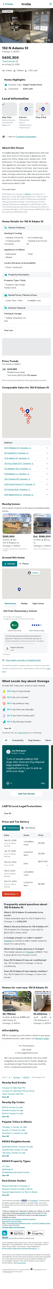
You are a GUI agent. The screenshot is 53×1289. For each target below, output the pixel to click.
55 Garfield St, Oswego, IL (16, 453)
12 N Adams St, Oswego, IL (16, 458)
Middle (24, 603)
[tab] (9, 563)
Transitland (34, 1200)
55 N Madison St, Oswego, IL (17, 448)
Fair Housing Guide (35, 1243)
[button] (51, 4)
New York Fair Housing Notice (12, 1221)
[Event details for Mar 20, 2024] (47, 865)
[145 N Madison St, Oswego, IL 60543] (17, 524)
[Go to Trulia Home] (26, 4)
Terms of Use (28, 1244)
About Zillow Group (20, 1243)
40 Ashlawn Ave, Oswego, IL (17, 468)
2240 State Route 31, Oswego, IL (19, 484)
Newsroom (5, 1244)
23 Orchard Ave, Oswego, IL (17, 489)
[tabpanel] (26, 865)
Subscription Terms (40, 1244)
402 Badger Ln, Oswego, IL (16, 474)
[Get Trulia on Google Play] (35, 1233)
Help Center (8, 1272)
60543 (28, 194)
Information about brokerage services (19, 1223)
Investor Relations (16, 1244)
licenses (22, 1213)
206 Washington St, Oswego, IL (19, 494)
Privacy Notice (11, 1247)
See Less (9, 330)
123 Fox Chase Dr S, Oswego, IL (19, 463)
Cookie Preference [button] (33, 1247)
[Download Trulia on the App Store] (17, 1233)
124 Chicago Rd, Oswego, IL (17, 479)
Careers (45, 1243)
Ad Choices (21, 1247)
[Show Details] (47, 447)
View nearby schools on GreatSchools (23, 660)
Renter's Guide (42, 1038)
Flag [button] (43, 783)
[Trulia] (4, 1233)
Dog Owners (34, 740)
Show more (9, 894)
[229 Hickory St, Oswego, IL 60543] (17, 1001)
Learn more (22, 733)
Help (3, 1247)
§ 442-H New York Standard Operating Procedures (19, 1219)
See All (8, 728)
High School (38, 603)
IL (9, 1077)
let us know (22, 1263)
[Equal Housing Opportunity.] (31, 1269)
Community (17, 740)
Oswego (8, 941)
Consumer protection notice (41, 1223)
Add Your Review (26, 794)
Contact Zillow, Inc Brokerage (13, 1227)
